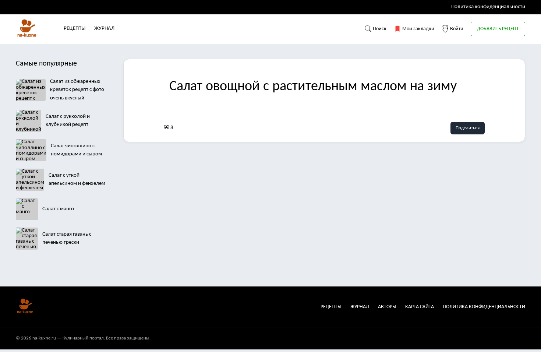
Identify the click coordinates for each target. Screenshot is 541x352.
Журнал (104, 28)
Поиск (379, 29)
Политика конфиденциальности (488, 7)
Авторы (387, 307)
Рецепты (74, 28)
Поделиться (468, 128)
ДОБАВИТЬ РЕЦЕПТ (498, 29)
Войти (456, 29)
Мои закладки (417, 29)
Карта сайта (419, 307)
